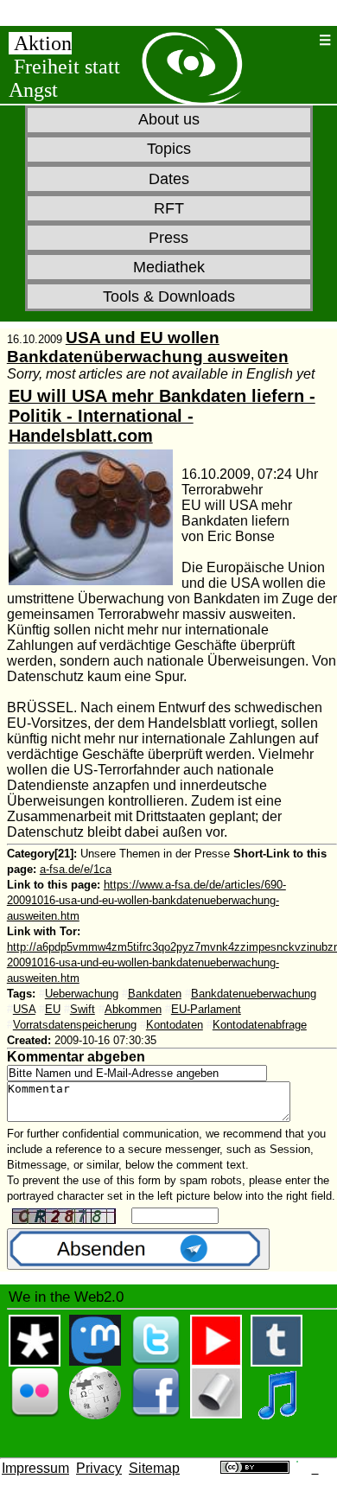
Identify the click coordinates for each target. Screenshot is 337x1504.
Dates (169, 179)
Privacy (99, 1468)
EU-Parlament (206, 1009)
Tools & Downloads (169, 296)
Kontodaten (174, 1024)
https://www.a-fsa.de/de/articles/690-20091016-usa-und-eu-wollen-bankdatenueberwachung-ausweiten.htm (146, 900)
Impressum (35, 1468)
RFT (169, 208)
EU (52, 1009)
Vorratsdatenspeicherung (75, 1024)
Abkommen (133, 1009)
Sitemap (154, 1468)
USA (24, 1009)
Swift (82, 1009)
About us (169, 119)
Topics (169, 148)
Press (168, 237)
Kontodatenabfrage (260, 1024)
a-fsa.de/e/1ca (75, 869)
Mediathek (169, 267)
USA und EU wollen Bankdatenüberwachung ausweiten (148, 347)
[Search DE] (302, 40)
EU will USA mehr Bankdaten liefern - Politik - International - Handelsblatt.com (162, 415)
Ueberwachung (81, 993)
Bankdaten (154, 993)
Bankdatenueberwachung (253, 993)
